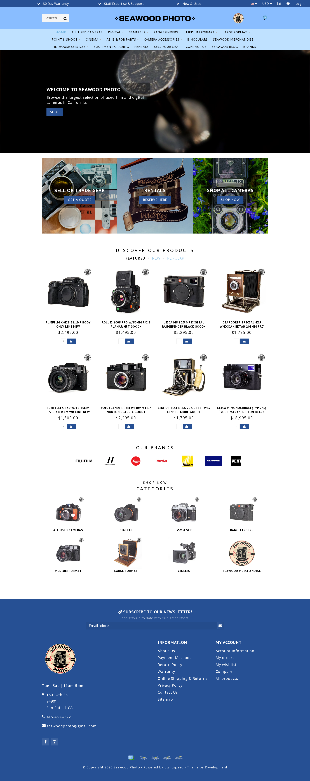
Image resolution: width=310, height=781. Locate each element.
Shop (54, 112)
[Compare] (279, 3)
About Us (166, 650)
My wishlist (226, 664)
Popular (175, 258)
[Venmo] (178, 757)
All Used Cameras (87, 32)
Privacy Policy (170, 685)
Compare (224, 671)
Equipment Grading (111, 47)
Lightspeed (174, 767)
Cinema (92, 39)
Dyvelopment (216, 767)
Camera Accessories (161, 39)
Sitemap (165, 699)
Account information (235, 650)
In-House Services (70, 47)
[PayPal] (155, 757)
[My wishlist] (288, 3)
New (156, 258)
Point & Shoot (65, 39)
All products (227, 678)
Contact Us (168, 692)
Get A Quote (79, 199)
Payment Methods (174, 657)
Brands (249, 47)
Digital (114, 32)
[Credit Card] (131, 757)
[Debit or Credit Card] (143, 757)
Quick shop (70, 321)
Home (61, 32)
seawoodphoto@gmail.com (71, 726)
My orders (225, 657)
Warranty (166, 671)
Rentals (141, 47)
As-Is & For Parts (121, 39)
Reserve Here (155, 199)
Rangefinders (166, 32)
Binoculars (197, 39)
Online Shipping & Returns (183, 678)
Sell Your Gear (167, 47)
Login (300, 3)
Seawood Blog (225, 47)
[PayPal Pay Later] (166, 757)
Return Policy (170, 664)
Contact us (196, 47)
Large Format (235, 32)
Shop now (230, 199)
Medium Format (200, 32)
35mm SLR (137, 32)
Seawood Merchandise (233, 39)
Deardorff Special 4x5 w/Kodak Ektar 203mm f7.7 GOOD (242, 326)
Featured (135, 258)
